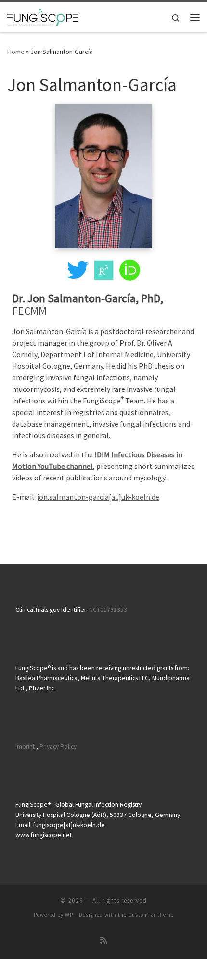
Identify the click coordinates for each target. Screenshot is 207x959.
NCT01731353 (108, 610)
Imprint (25, 746)
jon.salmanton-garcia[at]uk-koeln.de (98, 497)
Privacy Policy (58, 746)
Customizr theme (151, 914)
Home (16, 51)
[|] (42, 16)
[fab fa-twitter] (78, 275)
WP (69, 914)
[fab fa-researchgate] (103, 275)
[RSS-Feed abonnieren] (103, 940)
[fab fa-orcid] (130, 275)
